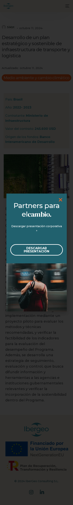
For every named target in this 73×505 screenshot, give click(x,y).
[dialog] (36, 252)
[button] (60, 199)
